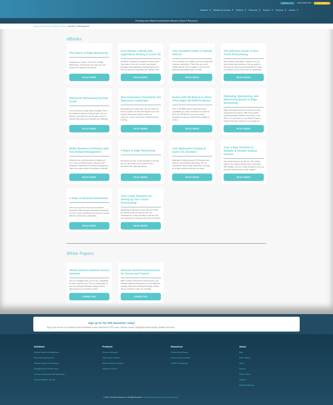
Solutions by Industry (221, 10)
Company (279, 10)
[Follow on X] (270, 3)
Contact (292, 10)
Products (239, 10)
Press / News (244, 374)
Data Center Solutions (111, 358)
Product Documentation (180, 358)
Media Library (59, 26)
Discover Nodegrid (110, 352)
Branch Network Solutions (113, 363)
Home (36, 26)
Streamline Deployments (44, 358)
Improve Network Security (44, 380)
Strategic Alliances (246, 385)
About (241, 363)
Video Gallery (244, 358)
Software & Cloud (109, 369)
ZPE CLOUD (322, 3)
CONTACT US (287, 3)
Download (89, 297)
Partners (266, 10)
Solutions (204, 10)
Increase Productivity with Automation (49, 374)
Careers (242, 369)
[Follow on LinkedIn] (265, 3)
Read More (89, 77)
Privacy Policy (148, 397)
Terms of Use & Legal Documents (166, 397)
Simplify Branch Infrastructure (46, 369)
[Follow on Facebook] (275, 3)
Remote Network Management (46, 352)
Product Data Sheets (179, 352)
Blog (241, 352)
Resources (253, 10)
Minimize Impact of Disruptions (46, 363)
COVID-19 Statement (179, 363)
